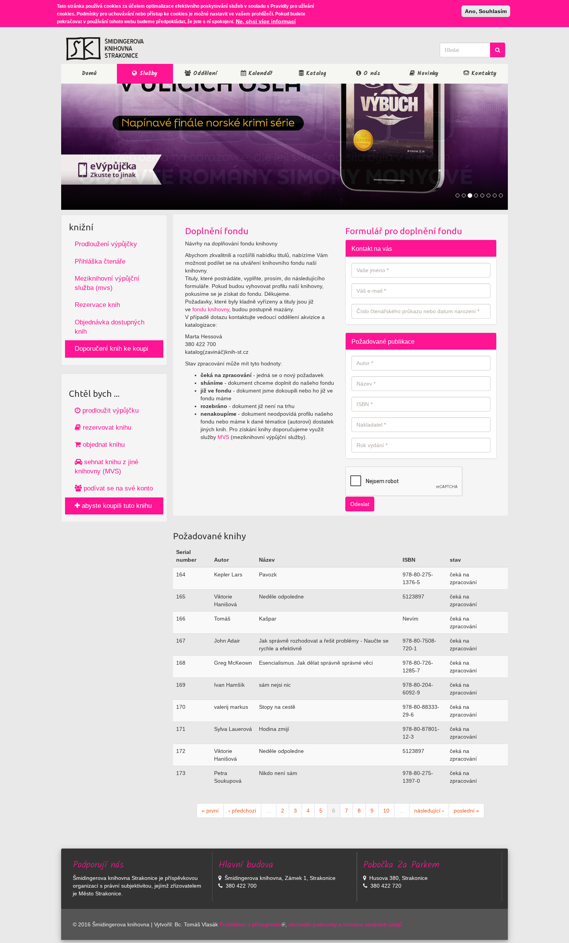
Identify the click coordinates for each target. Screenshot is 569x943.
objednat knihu (103, 444)
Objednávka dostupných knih (109, 327)
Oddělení (204, 73)
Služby (147, 73)
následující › (429, 811)
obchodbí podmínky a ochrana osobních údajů (345, 924)
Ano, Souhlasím (486, 11)
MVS (223, 437)
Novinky (427, 73)
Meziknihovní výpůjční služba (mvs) (107, 283)
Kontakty (483, 73)
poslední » (466, 811)
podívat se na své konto (117, 488)
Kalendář (259, 73)
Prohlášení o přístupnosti (250, 924)
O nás (370, 73)
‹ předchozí (242, 811)
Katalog (315, 73)
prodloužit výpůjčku (110, 410)
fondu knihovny (210, 309)
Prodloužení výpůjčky (106, 244)
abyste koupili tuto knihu (116, 505)
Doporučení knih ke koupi (111, 348)
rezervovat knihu (106, 427)
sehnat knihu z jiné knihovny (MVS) (106, 466)
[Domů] (105, 49)
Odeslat (359, 504)
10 (386, 811)
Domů (89, 73)
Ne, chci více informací (266, 21)
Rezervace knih (97, 305)
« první (210, 811)
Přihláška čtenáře (100, 261)
